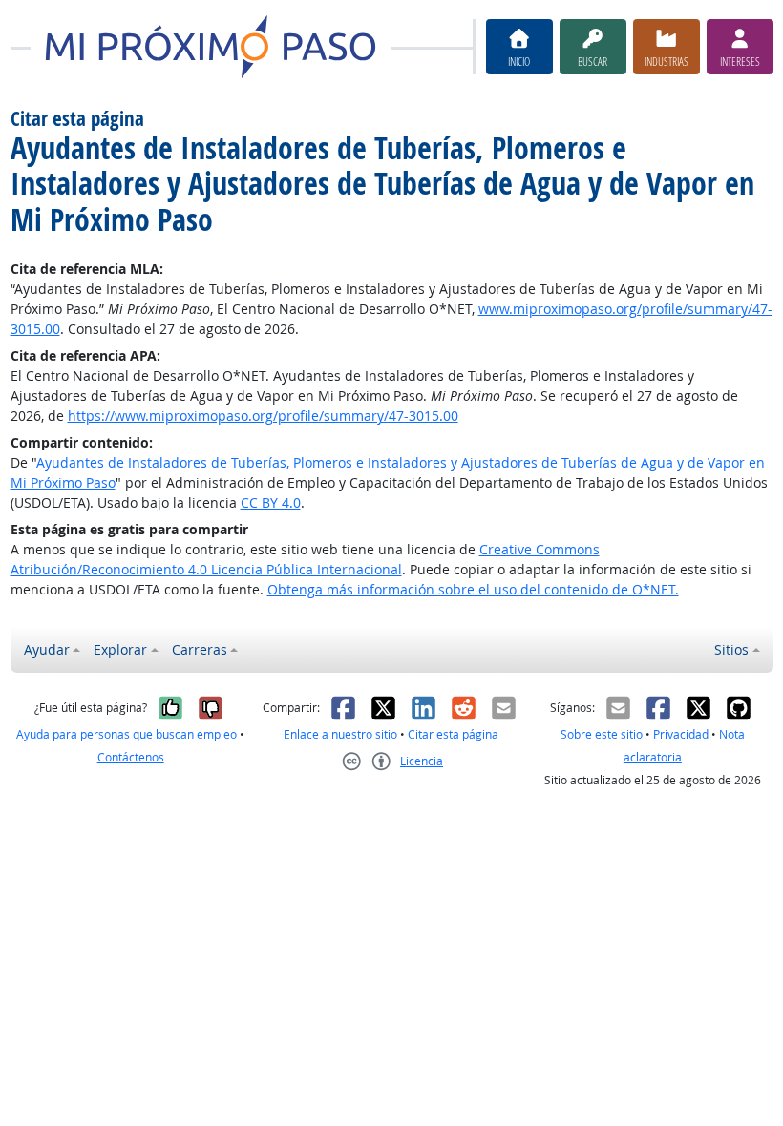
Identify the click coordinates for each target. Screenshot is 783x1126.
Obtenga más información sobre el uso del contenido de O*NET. (473, 589)
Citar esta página (453, 734)
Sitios (731, 649)
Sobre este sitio (602, 734)
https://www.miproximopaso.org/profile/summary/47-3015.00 (263, 416)
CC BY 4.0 (271, 502)
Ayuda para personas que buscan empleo (126, 734)
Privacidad (681, 734)
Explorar (120, 649)
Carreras (199, 649)
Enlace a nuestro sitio (340, 734)
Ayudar (47, 649)
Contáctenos (130, 757)
